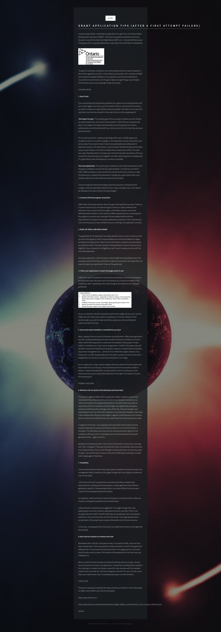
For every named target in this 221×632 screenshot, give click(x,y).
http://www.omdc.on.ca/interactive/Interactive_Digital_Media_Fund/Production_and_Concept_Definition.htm (120, 604)
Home (110, 18)
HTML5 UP (128, 623)
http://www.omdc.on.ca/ (87, 597)
